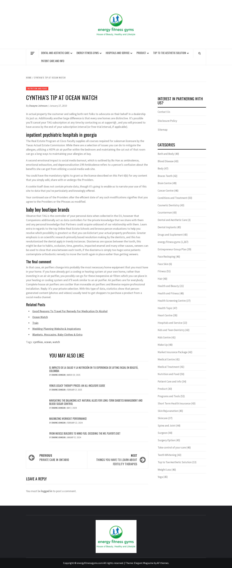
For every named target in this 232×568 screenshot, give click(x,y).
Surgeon (162, 433)
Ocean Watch (40, 317)
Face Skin (163, 264)
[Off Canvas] (32, 53)
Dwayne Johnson (38, 105)
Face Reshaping (166, 256)
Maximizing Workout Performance (68, 419)
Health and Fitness (168, 293)
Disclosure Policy (167, 121)
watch (56, 342)
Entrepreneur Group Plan (172, 249)
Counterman (165, 212)
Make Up (163, 344)
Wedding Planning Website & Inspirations (56, 329)
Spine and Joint (166, 425)
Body (161, 168)
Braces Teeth (165, 176)
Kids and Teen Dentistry (171, 330)
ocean (47, 342)
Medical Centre (166, 359)
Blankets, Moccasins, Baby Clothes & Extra (57, 334)
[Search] (199, 53)
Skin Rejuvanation (168, 411)
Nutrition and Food (37, 88)
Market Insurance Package (172, 352)
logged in (46, 491)
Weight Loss (164, 469)
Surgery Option (166, 440)
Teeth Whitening (167, 455)
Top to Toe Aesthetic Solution (169, 53)
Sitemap (162, 129)
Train (35, 323)
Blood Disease (166, 161)
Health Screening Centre (172, 300)
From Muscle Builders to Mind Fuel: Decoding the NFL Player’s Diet (84, 433)
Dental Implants (167, 227)
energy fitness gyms (88, 53)
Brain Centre (165, 183)
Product (141, 53)
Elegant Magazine (144, 563)
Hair (160, 278)
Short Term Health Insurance (174, 403)
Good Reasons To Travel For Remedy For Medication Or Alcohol (69, 311)
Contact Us (164, 112)
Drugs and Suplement (170, 234)
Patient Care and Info (52, 61)
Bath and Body (166, 154)
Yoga (160, 477)
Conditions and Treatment (172, 198)
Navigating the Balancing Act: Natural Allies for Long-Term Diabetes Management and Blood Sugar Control (96, 402)
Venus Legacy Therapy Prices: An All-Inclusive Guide (77, 386)
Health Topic (165, 308)
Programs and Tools (169, 396)
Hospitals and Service (117, 53)
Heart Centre (165, 315)
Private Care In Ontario (54, 457)
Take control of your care (172, 447)
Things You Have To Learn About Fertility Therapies (116, 459)
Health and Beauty (168, 286)
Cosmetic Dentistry (168, 205)
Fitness (162, 271)
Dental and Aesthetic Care (55, 53)
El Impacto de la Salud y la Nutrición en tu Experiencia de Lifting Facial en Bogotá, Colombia (93, 369)
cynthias (38, 342)
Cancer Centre (166, 190)
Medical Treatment (168, 367)
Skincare (163, 418)
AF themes (163, 563)
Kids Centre (164, 337)
